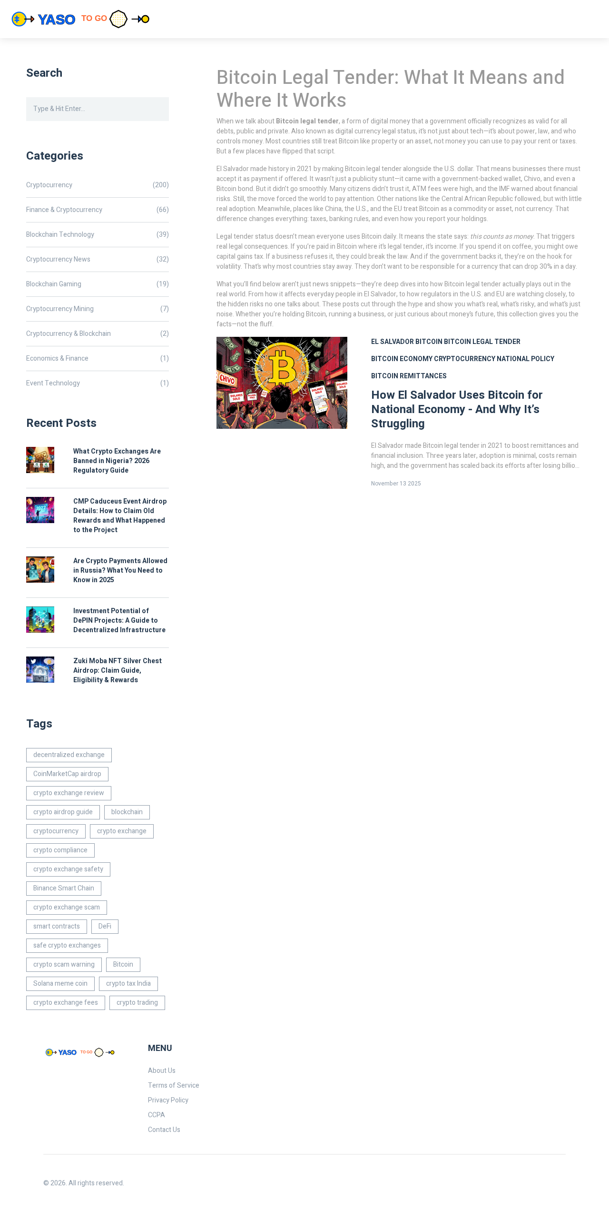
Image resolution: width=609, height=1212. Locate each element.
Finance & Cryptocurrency (97, 210)
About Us (162, 1071)
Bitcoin (123, 965)
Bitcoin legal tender (482, 342)
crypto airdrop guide (63, 812)
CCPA (156, 1115)
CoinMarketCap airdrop (67, 774)
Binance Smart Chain (63, 888)
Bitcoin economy (401, 359)
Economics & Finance (97, 359)
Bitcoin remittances (409, 376)
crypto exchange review (68, 793)
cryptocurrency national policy (494, 359)
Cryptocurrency (97, 185)
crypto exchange (122, 831)
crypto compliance (60, 850)
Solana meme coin (60, 984)
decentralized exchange (69, 755)
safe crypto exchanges (67, 945)
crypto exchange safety (68, 869)
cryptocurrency (56, 831)
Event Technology (97, 383)
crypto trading (137, 1003)
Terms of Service (173, 1086)
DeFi (104, 926)
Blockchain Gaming (97, 284)
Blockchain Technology (97, 235)
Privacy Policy (168, 1100)
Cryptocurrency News (97, 259)
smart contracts (56, 926)
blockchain (127, 812)
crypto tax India (128, 984)
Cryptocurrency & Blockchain (97, 334)
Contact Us (164, 1130)
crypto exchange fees (65, 1003)
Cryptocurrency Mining (97, 309)
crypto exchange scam (66, 907)
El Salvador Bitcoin (406, 342)
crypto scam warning (64, 965)
